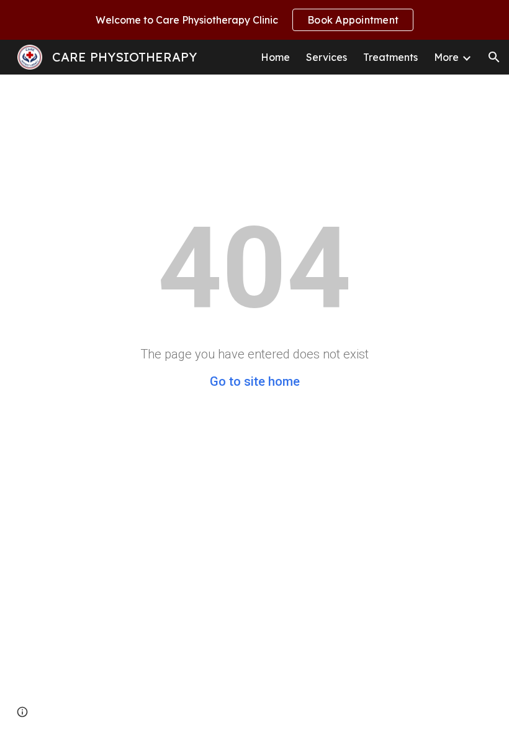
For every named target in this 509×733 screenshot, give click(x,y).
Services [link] (326, 57)
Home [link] (275, 57)
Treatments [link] (390, 57)
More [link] (446, 57)
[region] (254, 20)
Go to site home (255, 381)
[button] (494, 57)
